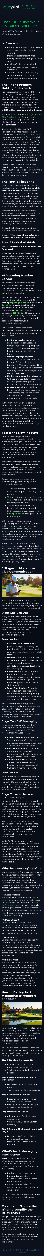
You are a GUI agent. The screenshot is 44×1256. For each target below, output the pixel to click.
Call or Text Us (28, 7)
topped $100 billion (19, 303)
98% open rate (14, 514)
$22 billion (7, 305)
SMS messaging (24, 1028)
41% (9, 489)
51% (9, 505)
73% (9, 497)
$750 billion (18, 313)
